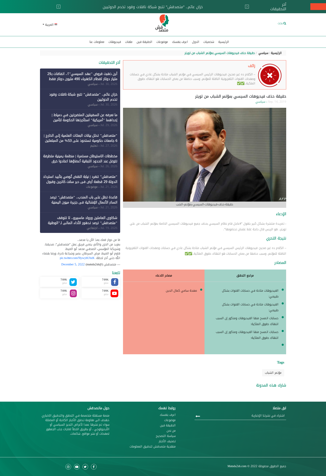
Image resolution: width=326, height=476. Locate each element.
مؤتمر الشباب (273, 373)
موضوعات (170, 420)
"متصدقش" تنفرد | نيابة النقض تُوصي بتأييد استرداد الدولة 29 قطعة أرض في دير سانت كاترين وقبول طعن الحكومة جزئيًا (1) (80, 181)
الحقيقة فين (144, 42)
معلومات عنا (96, 42)
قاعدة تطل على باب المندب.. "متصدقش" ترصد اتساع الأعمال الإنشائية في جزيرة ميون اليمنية (83, 200)
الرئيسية (223, 42)
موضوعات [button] (162, 42)
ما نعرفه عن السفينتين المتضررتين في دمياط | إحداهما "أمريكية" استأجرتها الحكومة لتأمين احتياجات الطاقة (84, 120)
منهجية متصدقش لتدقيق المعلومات (153, 446)
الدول (195, 42)
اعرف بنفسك (180, 42)
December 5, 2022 (73, 264)
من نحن (171, 430)
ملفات (128, 42)
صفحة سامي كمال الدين (181, 290)
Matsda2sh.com (237, 466)
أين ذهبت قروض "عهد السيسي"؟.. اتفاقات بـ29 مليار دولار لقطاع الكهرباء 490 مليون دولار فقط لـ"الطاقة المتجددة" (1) (82, 79)
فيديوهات (114, 42)
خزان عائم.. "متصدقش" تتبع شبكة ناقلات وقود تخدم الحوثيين (83, 97)
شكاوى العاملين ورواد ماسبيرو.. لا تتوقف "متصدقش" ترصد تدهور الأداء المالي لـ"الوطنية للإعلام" (82, 223)
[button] (80, 25)
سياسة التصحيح (166, 436)
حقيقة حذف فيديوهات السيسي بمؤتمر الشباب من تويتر (220, 53)
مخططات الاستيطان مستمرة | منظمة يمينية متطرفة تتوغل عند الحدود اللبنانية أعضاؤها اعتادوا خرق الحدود (80, 161)
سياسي (263, 53)
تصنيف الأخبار (167, 441)
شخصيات (208, 42)
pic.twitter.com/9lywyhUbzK (77, 258)
